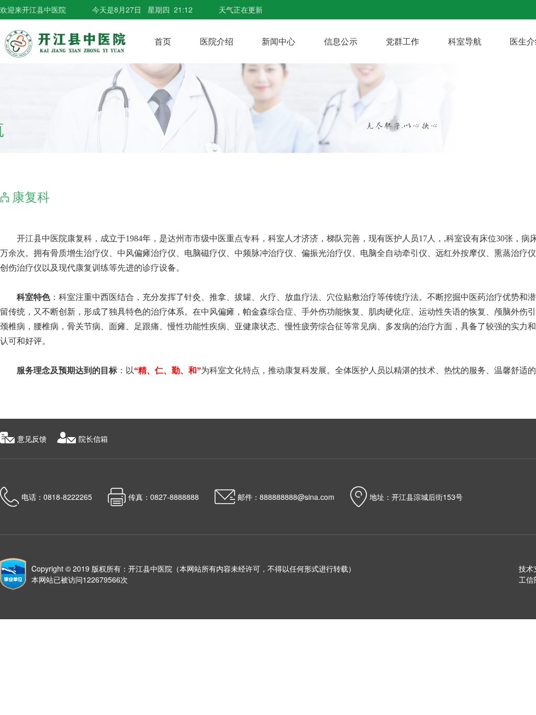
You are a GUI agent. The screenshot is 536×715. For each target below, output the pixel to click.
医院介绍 (216, 41)
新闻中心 (278, 41)
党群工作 (402, 41)
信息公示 (341, 41)
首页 (162, 41)
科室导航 (465, 41)
